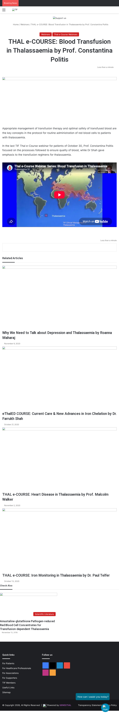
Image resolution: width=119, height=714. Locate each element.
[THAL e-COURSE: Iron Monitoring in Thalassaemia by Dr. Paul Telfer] (59, 540)
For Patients (8, 663)
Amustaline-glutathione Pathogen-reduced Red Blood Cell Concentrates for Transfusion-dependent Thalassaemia (27, 625)
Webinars (24, 24)
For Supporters (9, 678)
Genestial (65, 705)
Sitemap (6, 692)
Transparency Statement (90, 705)
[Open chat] (105, 708)
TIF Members (8, 682)
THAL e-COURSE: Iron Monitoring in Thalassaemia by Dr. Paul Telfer (56, 575)
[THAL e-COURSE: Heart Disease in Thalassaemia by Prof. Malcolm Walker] (59, 459)
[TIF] (15, 10)
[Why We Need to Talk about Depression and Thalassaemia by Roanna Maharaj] (59, 298)
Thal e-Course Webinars (65, 34)
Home (15, 24)
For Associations (10, 673)
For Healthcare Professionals (16, 668)
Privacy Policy (110, 705)
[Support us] (59, 18)
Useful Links (8, 687)
